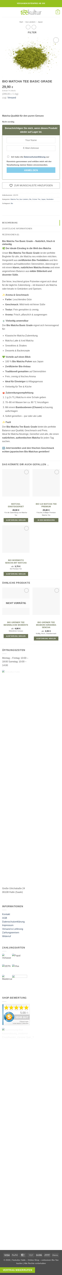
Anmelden (31, 170)
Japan (40, 22)
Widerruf (6, 936)
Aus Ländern (30, 22)
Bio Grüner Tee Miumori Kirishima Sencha (46, 625)
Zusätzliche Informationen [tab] (17, 229)
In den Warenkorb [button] (46, 520)
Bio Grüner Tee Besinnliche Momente (16, 623)
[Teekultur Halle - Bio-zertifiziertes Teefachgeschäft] (31, 12)
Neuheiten (49, 199)
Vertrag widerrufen (17, 1270)
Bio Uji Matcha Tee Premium (46, 505)
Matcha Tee (15, 199)
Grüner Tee (36, 199)
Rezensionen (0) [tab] (10, 235)
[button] (4, 12)
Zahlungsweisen (10, 932)
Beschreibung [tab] (10, 223)
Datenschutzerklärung (35, 157)
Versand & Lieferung (12, 929)
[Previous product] (34, 27)
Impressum (7, 925)
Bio (30, 199)
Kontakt (6, 914)
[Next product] (28, 27)
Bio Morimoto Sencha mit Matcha (16, 561)
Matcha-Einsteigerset (16, 505)
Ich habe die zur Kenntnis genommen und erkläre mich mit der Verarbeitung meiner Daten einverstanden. (29, 161)
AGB (4, 918)
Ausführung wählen (16, 520)
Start (21, 22)
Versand (11, 97)
